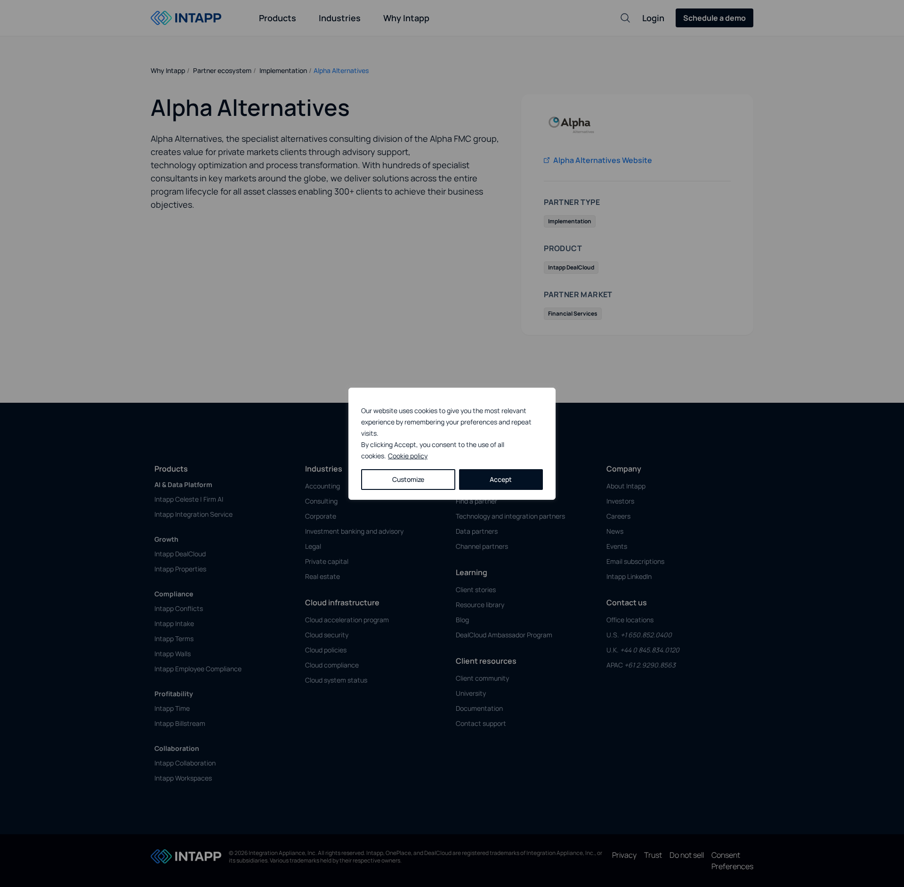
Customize (408, 479)
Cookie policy (408, 455)
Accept (501, 479)
